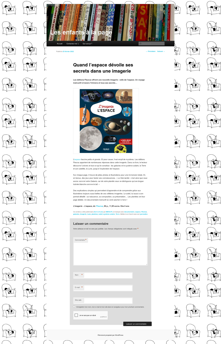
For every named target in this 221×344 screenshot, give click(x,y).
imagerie (83, 214)
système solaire (109, 214)
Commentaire (80, 240)
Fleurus (99, 206)
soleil (100, 214)
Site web (78, 300)
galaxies (76, 214)
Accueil (59, 43)
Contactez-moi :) (73, 43)
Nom (79, 275)
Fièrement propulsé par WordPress (110, 335)
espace (77, 159)
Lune (89, 214)
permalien (143, 214)
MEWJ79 (109, 212)
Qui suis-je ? (87, 43)
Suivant (161, 51)
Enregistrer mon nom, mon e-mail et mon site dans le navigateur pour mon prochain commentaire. (110, 307)
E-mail (79, 287)
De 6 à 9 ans (98, 212)
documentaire (129, 212)
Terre (118, 214)
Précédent (150, 51)
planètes (95, 214)
